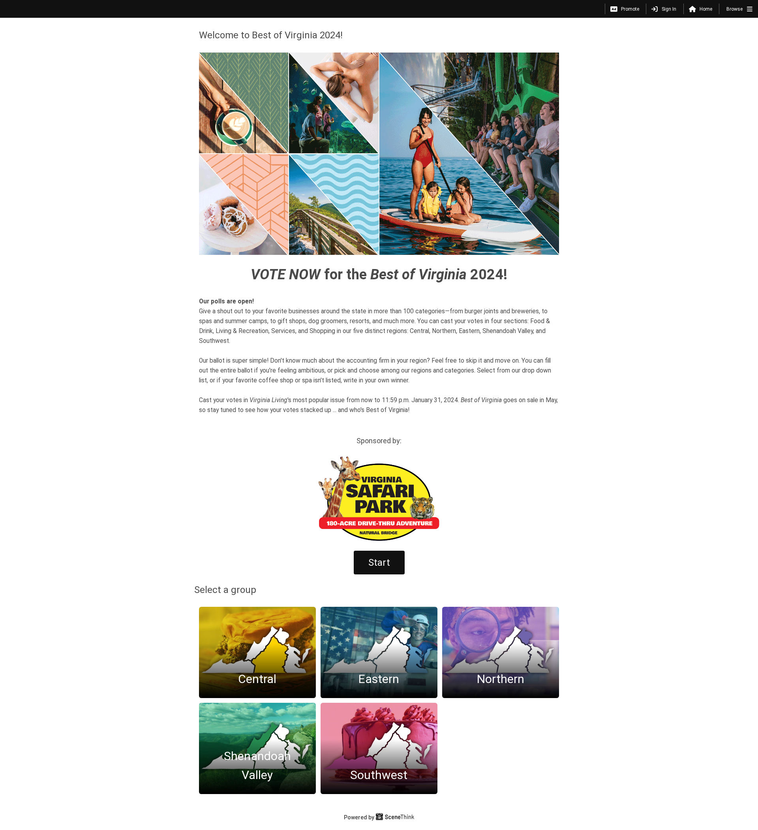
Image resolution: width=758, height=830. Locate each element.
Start (379, 562)
